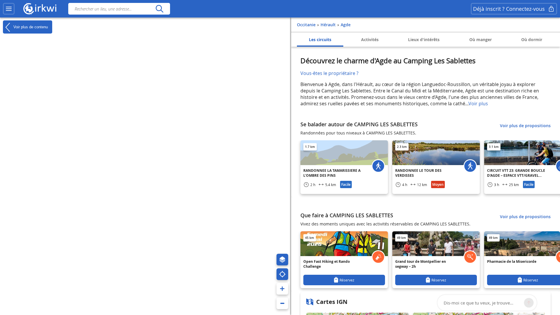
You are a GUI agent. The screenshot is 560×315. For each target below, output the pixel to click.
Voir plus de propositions (525, 125)
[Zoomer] (282, 289)
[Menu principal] (9, 9)
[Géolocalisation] (282, 274)
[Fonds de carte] (282, 259)
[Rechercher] (159, 8)
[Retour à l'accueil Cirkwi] (40, 9)
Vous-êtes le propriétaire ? (329, 73)
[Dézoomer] (282, 303)
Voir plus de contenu (30, 26)
